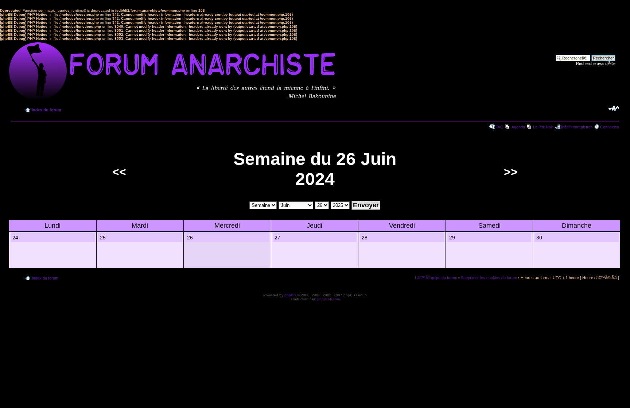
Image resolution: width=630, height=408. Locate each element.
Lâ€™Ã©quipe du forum (436, 278)
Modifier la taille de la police (613, 108)
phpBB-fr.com (328, 299)
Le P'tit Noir (543, 127)
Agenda (518, 127)
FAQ (499, 127)
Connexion (609, 127)
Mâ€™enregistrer (576, 127)
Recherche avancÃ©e (595, 63)
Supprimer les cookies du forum (489, 278)
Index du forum (46, 110)
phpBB (290, 295)
